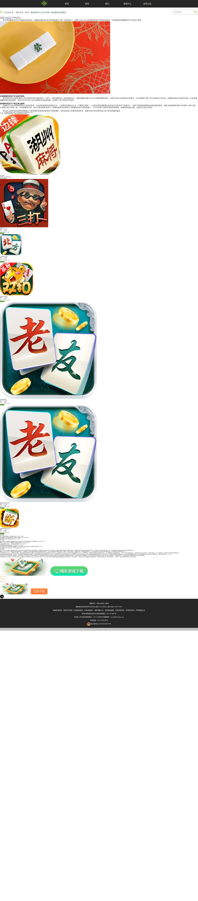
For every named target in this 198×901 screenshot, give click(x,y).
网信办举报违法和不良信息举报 (92, 613)
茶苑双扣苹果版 (4, 296)
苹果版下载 (8, 177)
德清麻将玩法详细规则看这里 (7, 538)
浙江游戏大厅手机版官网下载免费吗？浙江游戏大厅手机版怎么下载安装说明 (18, 546)
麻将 (11, 20)
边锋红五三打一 (4, 228)
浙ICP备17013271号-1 (115, 607)
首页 (67, 4)
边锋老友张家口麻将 (5, 503)
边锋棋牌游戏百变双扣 (5, 528)
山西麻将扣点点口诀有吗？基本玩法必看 (9, 547)
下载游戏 (2, 233)
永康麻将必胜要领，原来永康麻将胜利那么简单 (15, 113)
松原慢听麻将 (3, 399)
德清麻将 (7, 18)
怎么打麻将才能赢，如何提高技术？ (8, 536)
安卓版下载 (2, 177)
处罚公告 (147, 4)
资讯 (87, 4)
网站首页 (19, 12)
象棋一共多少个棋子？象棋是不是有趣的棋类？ (11, 542)
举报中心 (127, 4)
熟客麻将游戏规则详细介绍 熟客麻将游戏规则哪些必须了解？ (19, 112)
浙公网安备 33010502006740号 (100, 624)
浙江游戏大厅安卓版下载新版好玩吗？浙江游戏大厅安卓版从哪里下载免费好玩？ (19, 541)
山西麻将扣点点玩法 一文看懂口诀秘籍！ (10, 544)
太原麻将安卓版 (4, 256)
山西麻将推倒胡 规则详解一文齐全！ (9, 545)
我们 (107, 4)
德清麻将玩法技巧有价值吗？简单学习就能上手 (11, 537)
